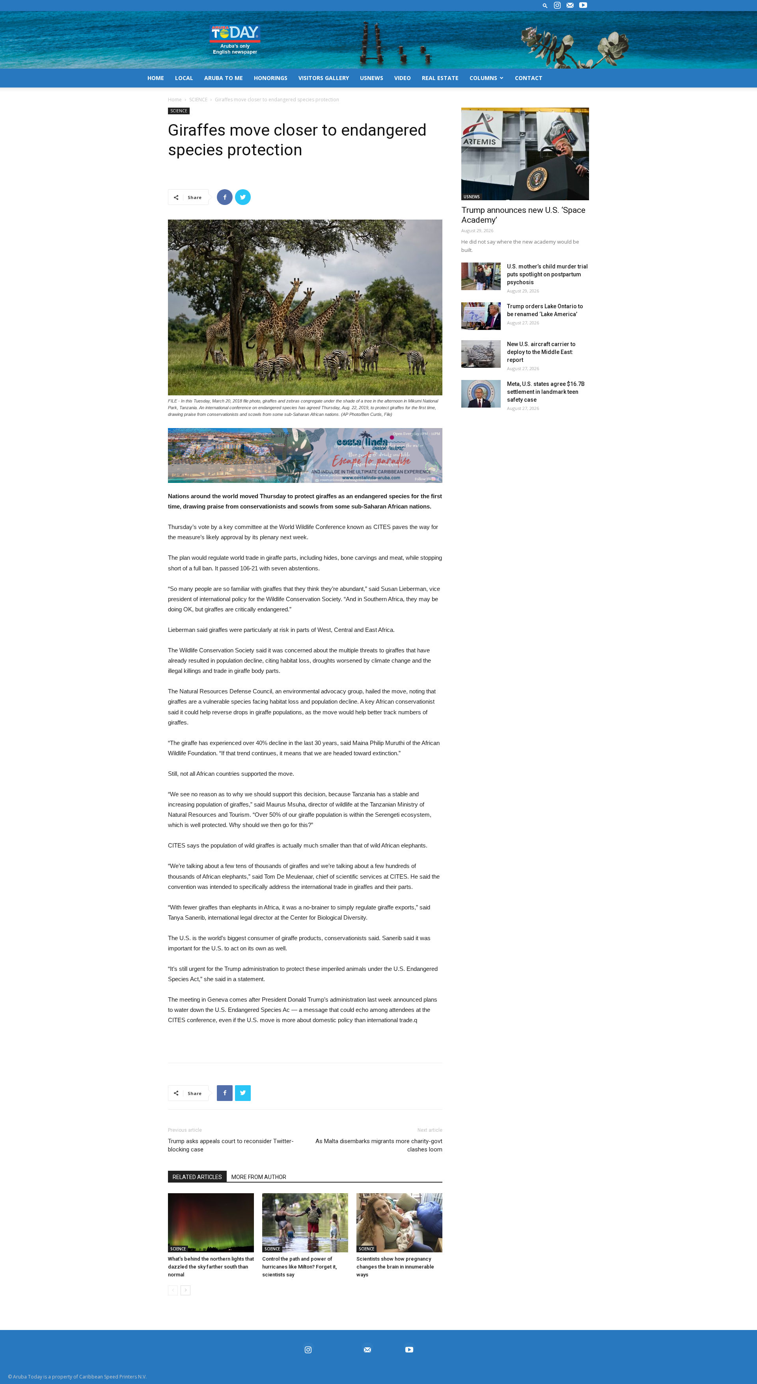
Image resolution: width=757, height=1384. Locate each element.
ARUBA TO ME (223, 78)
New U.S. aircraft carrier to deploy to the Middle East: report (541, 352)
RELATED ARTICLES (197, 1177)
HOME (155, 78)
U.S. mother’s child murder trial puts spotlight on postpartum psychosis (547, 274)
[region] (305, 455)
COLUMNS (483, 78)
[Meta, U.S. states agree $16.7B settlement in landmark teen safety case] (481, 394)
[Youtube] (583, 5)
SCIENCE (198, 99)
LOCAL (184, 78)
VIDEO (402, 78)
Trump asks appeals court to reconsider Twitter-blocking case (231, 1145)
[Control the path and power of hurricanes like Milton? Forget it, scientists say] (305, 1222)
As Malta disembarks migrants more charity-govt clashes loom (378, 1145)
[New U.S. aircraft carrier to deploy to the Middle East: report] (481, 354)
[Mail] (570, 5)
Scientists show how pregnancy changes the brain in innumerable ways (395, 1267)
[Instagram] (557, 5)
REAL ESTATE (440, 78)
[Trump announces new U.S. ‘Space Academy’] (525, 154)
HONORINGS (270, 78)
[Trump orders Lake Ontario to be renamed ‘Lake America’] (481, 316)
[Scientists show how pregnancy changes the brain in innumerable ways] (399, 1222)
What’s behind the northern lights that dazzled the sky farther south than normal (211, 1267)
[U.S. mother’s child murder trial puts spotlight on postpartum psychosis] (481, 276)
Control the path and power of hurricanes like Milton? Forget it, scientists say (299, 1267)
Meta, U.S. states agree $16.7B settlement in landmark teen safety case (546, 392)
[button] (545, 5)
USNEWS (371, 78)
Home (175, 99)
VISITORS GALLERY (323, 78)
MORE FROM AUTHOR (258, 1177)
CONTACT (529, 78)
